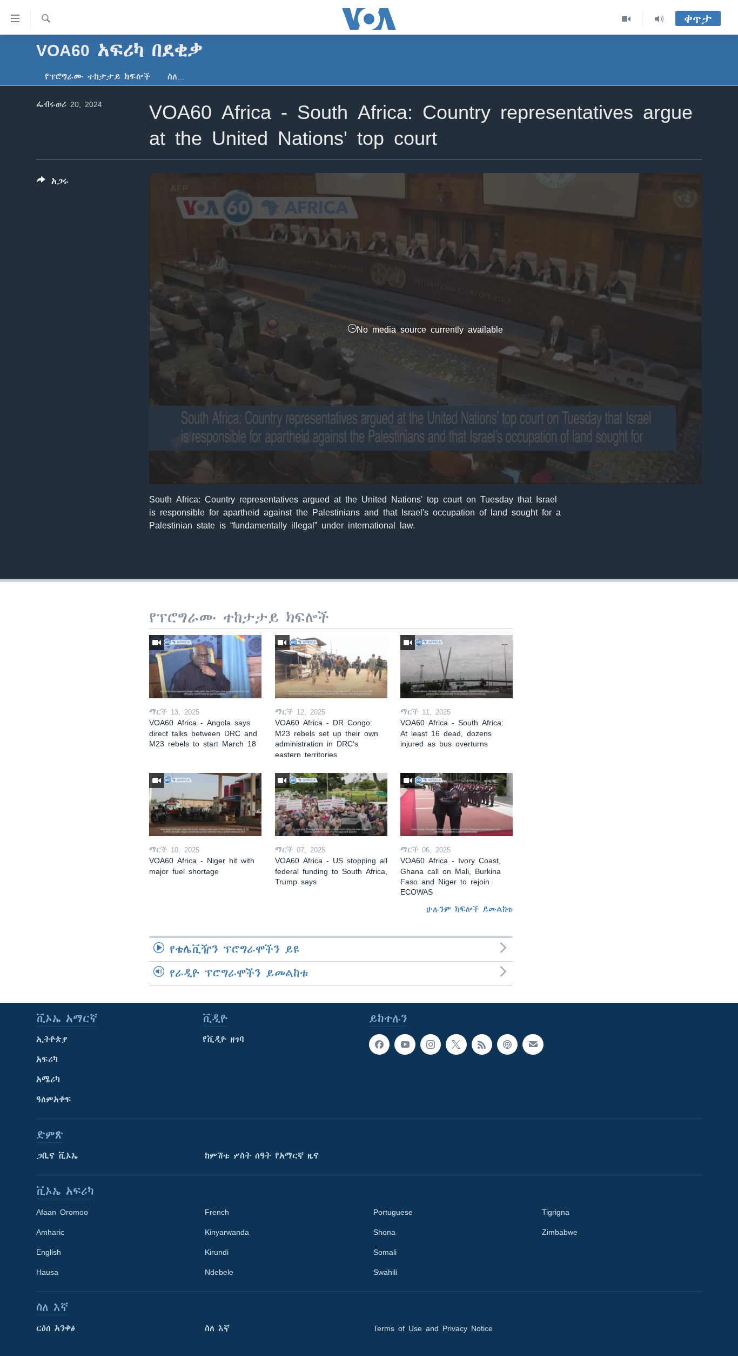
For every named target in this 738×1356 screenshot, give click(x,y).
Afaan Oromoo (62, 1212)
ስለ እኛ (217, 1328)
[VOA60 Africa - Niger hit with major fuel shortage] (205, 804)
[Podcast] (507, 1044)
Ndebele (219, 1272)
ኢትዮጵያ (52, 1039)
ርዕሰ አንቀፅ (55, 1328)
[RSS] (482, 1044)
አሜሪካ (48, 1079)
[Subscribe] (532, 1044)
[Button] (53, 183)
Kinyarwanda (227, 1232)
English (48, 1252)
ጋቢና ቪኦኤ (57, 1156)
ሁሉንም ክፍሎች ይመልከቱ (469, 909)
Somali (385, 1252)
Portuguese (393, 1212)
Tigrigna (555, 1212)
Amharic (50, 1232)
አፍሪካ (47, 1059)
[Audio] (659, 19)
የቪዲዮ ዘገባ (223, 1039)
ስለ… (176, 77)
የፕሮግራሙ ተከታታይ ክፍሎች (97, 77)
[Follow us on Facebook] (379, 1044)
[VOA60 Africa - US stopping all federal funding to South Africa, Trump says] (331, 804)
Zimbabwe (560, 1232)
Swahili (385, 1272)
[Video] (626, 19)
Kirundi (217, 1252)
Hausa (47, 1272)
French (217, 1212)
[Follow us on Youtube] (404, 1044)
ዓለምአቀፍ (53, 1099)
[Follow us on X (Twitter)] (456, 1044)
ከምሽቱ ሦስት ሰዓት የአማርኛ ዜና (262, 1156)
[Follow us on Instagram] (430, 1044)
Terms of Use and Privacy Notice (433, 1328)
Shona (384, 1232)
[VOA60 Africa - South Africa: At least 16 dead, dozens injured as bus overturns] (456, 666)
